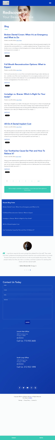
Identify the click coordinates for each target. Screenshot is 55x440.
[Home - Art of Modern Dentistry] (6, 3)
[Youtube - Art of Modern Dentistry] (27, 387)
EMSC (30, 398)
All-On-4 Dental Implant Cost (17, 123)
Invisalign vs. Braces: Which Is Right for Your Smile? (24, 95)
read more (7, 53)
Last (39, 181)
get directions (20, 337)
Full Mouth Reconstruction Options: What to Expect (18, 213)
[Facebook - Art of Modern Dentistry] (19, 387)
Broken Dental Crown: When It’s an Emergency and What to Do (26, 36)
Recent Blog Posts (9, 203)
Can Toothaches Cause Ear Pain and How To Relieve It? (18, 230)
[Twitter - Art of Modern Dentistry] (23, 387)
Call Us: (26, 340)
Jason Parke (19, 40)
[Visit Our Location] (35, 387)
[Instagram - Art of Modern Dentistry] (31, 387)
